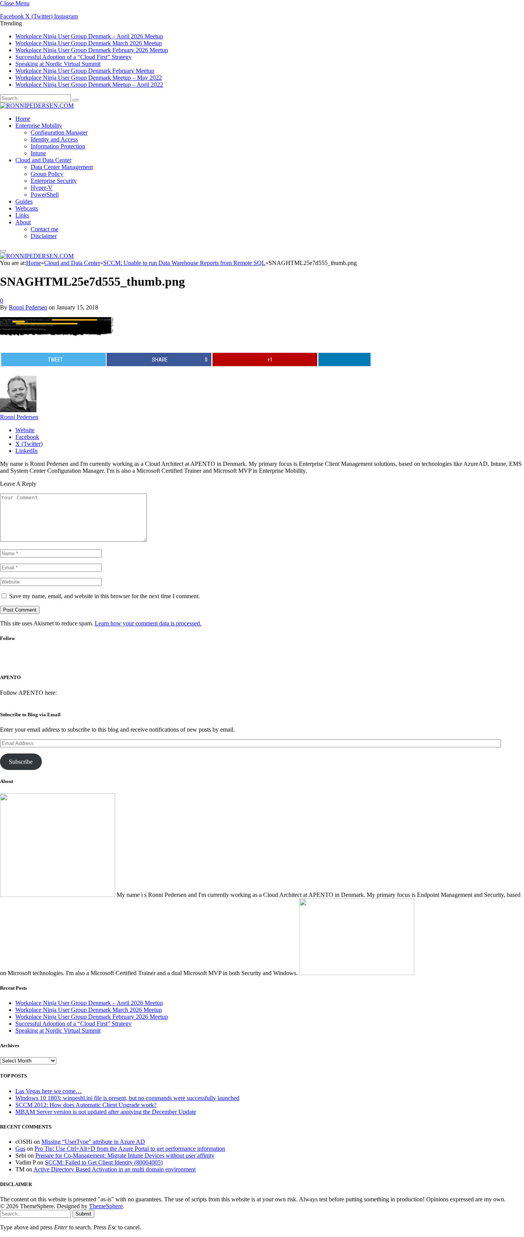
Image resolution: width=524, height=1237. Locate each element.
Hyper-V (42, 187)
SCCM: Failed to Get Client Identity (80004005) (104, 1162)
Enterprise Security (54, 181)
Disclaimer (44, 236)
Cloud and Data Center (43, 160)
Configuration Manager (59, 132)
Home (22, 118)
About (23, 222)
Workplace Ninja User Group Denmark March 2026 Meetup (88, 43)
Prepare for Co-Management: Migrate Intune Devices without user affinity (124, 1155)
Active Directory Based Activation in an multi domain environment (114, 1169)
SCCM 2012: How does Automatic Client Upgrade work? (86, 1105)
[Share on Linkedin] (344, 359)
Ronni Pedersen (28, 307)
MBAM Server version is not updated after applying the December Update (105, 1112)
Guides (24, 201)
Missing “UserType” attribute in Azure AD (93, 1141)
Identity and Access (54, 139)
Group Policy (47, 174)
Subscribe (21, 761)
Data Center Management (62, 167)
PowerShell (45, 194)
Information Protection (58, 146)
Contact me (44, 229)
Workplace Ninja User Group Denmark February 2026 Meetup (91, 50)
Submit (83, 1214)
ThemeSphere (106, 1206)
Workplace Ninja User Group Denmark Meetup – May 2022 (88, 77)
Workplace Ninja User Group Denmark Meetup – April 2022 (89, 84)
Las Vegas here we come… (48, 1091)
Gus (20, 1148)
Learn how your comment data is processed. (148, 623)
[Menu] (3, 251)
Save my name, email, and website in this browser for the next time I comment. (104, 596)
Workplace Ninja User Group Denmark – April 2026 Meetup (89, 36)
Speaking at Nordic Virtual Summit (58, 64)
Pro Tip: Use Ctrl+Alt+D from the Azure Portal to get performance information (130, 1148)
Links (22, 215)
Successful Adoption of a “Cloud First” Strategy (73, 57)
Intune (38, 153)
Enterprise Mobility (38, 125)
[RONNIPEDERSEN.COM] (37, 105)
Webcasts (26, 208)
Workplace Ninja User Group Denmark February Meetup (84, 70)
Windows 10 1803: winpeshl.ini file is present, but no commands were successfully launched (127, 1098)
